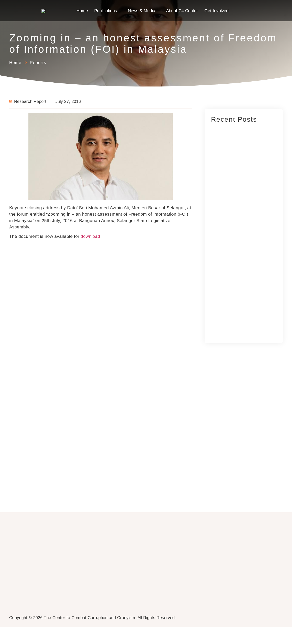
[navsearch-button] (257, 10)
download (90, 236)
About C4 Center (182, 10)
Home (82, 10)
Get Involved (216, 10)
